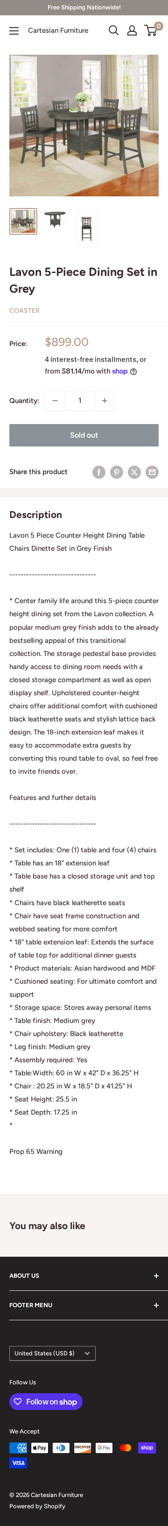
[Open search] (114, 30)
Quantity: (24, 400)
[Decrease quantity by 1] (55, 400)
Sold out (84, 435)
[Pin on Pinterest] (116, 472)
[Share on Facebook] (98, 472)
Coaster (24, 311)
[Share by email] (152, 472)
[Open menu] (14, 31)
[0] (151, 30)
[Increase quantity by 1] (104, 400)
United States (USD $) (44, 1353)
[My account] (132, 30)
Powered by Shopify (37, 1506)
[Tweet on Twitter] (134, 472)
